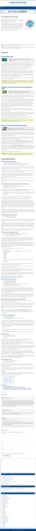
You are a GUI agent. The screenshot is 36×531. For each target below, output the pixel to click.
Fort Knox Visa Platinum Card (8, 315)
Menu (2, 7)
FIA (2, 508)
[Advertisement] (18, 37)
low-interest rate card (24, 373)
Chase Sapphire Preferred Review (7, 489)
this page (20, 151)
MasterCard (4, 512)
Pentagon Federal (5, 516)
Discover (3, 507)
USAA (3, 524)
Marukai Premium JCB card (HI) (8, 279)
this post (27, 44)
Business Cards (4, 501)
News (3, 515)
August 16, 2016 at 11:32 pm (9, 419)
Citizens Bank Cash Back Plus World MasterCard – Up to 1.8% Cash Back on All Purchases (17, 388)
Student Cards (4, 519)
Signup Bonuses (4, 518)
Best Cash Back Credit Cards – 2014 (9, 378)
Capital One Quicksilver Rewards (9, 214)
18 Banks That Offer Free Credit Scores (8, 477)
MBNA (3, 513)
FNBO (3, 509)
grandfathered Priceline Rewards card (7, 48)
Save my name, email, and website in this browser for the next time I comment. (13, 453)
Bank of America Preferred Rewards (14, 125)
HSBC (3, 511)
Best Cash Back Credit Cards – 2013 (9, 379)
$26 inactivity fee (27, 329)
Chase (3, 504)
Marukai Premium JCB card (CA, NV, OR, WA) (11, 276)
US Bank (3, 523)
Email (2, 445)
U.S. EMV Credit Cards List (6, 480)
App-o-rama (4, 497)
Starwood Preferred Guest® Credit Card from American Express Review (13, 488)
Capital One (4, 502)
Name (2, 442)
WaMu (3, 526)
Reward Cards (4, 517)
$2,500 (16, 331)
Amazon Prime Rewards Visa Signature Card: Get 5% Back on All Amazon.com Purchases (17, 389)
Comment (3, 433)
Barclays (3, 500)
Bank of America (4, 499)
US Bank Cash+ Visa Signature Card (9, 232)
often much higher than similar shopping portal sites (14, 351)
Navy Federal (4, 514)
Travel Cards (4, 521)
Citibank (3, 505)
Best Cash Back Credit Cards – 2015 (9, 377)
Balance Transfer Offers (5, 498)
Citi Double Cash (7, 56)
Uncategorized (4, 522)
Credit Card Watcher (18, 2)
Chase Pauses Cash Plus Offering (8, 386)
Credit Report (4, 506)
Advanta (3, 495)
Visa (3, 525)
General (3, 510)
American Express (5, 496)
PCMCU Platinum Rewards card (8, 161)
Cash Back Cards (4, 503)
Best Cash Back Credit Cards (6, 476)
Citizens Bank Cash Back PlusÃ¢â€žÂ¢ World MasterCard (15, 183)
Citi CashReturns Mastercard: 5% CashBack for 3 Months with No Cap (14, 387)
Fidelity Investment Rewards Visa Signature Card (16, 88)
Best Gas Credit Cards (5, 483)
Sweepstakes (4, 520)
